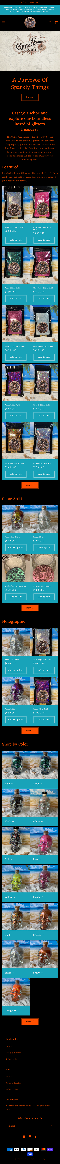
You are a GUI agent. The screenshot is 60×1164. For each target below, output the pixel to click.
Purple (36, 897)
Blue (7, 783)
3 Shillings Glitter (12, 660)
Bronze (37, 935)
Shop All (30, 97)
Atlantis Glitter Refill (41, 405)
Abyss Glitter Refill (12, 288)
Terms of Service (13, 1053)
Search (9, 1046)
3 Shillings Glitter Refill (14, 227)
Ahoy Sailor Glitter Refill (43, 288)
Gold (7, 935)
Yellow (8, 897)
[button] (3, 23)
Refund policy (12, 1059)
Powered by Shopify (39, 1159)
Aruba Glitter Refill (12, 405)
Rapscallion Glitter (12, 537)
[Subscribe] (51, 1126)
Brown (36, 972)
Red (7, 859)
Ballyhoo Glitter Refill (42, 464)
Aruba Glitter (10, 709)
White (36, 821)
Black (8, 821)
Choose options (15, 548)
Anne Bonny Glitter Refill (15, 347)
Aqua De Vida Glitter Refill (43, 347)
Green (36, 783)
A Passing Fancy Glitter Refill (42, 228)
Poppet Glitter (38, 537)
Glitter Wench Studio (26, 1159)
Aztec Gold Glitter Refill (14, 464)
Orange (9, 1010)
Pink (35, 859)
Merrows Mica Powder (42, 586)
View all (30, 485)
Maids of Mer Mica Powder (15, 586)
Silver (8, 972)
